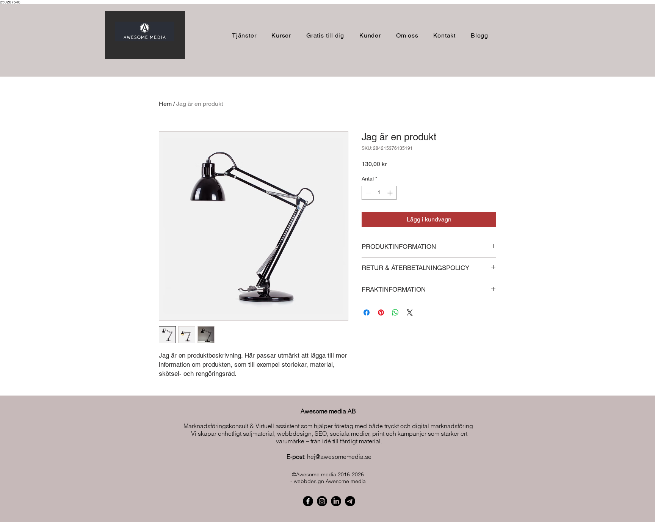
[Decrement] (367, 192)
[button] (281, 35)
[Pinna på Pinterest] (380, 312)
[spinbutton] (379, 192)
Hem (165, 103)
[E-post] (350, 501)
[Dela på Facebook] (366, 312)
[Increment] (390, 192)
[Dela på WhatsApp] (395, 312)
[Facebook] (308, 501)
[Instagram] (322, 501)
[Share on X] (409, 312)
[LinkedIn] (336, 501)
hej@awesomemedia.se (339, 456)
